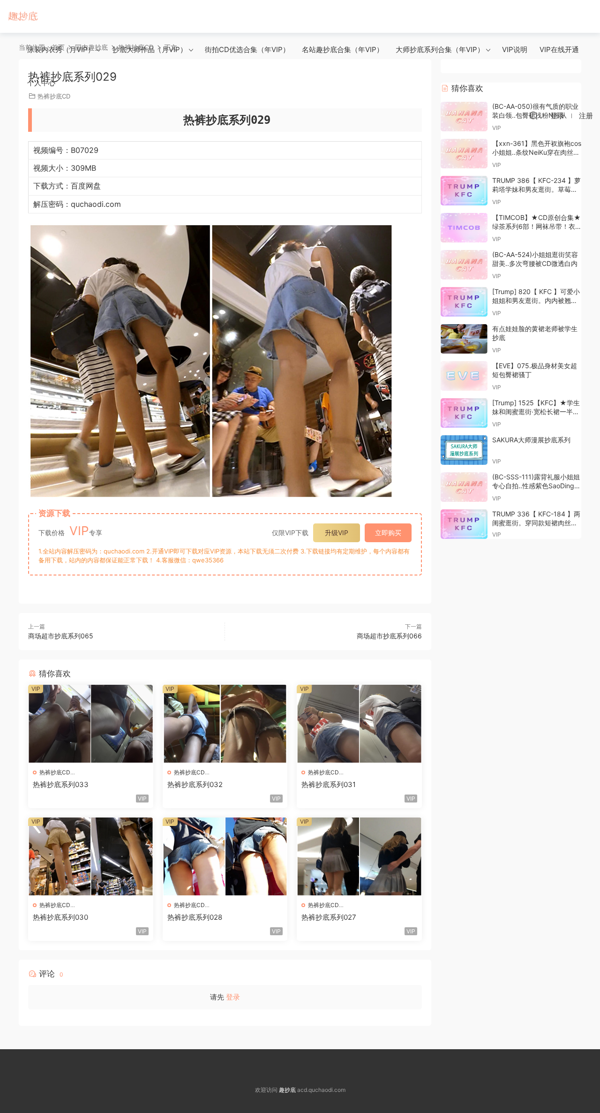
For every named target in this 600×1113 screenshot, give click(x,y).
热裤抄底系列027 (328, 917)
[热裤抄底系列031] (359, 724)
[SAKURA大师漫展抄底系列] (464, 450)
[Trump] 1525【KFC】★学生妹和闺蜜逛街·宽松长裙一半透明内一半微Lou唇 (536, 412)
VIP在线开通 (559, 49)
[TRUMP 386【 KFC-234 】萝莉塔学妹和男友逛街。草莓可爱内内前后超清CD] (464, 190)
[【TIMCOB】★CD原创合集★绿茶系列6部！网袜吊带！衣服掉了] (464, 227)
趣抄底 (23, 16)
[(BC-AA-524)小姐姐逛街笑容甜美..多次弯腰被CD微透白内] (464, 265)
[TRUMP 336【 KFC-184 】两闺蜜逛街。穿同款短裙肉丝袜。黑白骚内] (464, 524)
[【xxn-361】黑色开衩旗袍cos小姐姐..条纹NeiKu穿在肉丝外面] (464, 153)
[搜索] (533, 115)
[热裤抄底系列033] (90, 724)
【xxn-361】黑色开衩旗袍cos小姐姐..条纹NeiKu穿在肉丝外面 (536, 152)
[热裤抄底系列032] (225, 724)
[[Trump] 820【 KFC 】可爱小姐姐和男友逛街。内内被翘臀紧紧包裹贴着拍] (464, 302)
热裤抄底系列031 (328, 784)
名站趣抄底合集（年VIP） (342, 49)
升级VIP (336, 533)
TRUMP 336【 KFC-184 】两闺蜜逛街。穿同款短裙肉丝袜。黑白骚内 (536, 523)
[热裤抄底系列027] (359, 856)
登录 (233, 996)
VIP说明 (514, 49)
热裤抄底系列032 (195, 784)
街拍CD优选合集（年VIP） (247, 49)
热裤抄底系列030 (60, 917)
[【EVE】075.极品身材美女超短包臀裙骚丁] (464, 376)
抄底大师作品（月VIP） (149, 49)
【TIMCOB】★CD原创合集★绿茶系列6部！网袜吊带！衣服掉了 (536, 226)
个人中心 (41, 82)
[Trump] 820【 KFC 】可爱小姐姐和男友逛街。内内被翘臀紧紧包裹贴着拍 (536, 301)
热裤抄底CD (54, 772)
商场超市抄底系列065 (60, 636)
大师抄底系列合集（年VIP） (440, 49)
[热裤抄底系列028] (225, 856)
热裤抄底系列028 (194, 917)
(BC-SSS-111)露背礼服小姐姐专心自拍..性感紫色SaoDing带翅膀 (536, 486)
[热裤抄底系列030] (90, 856)
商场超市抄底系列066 (389, 636)
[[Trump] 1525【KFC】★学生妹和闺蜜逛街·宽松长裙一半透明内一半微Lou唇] (464, 413)
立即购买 (388, 533)
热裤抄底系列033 (61, 784)
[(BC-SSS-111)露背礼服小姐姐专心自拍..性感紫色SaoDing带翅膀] (464, 487)
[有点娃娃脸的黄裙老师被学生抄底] (464, 339)
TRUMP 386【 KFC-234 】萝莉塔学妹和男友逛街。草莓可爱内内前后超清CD (536, 189)
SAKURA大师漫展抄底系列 (531, 440)
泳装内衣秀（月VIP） (61, 49)
